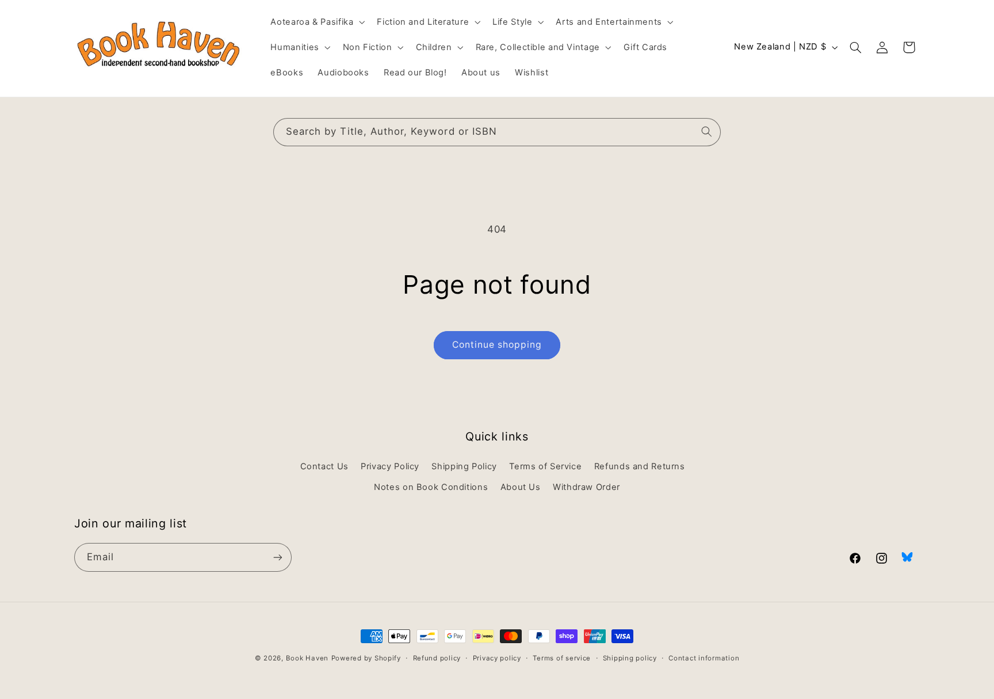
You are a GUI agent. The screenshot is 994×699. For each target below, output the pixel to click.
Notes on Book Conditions (431, 487)
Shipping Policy (463, 466)
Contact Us (324, 466)
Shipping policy (630, 658)
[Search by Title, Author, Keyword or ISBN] (707, 132)
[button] (316, 22)
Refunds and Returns (639, 466)
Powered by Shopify (366, 658)
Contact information (703, 658)
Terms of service (562, 658)
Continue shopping (497, 344)
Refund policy (437, 658)
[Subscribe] (278, 557)
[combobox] (497, 132)
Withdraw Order (586, 487)
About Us (520, 487)
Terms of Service (545, 466)
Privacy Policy (390, 466)
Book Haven (307, 658)
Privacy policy (497, 658)
